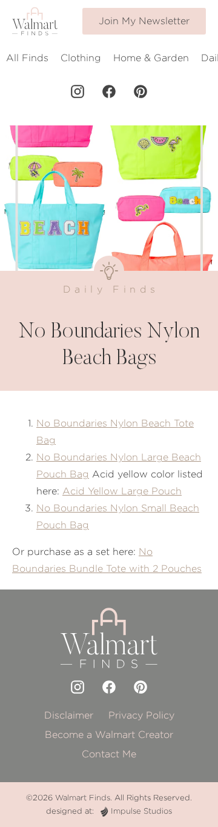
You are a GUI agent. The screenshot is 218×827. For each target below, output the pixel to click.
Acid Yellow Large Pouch (122, 491)
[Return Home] (35, 21)
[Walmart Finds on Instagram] (77, 91)
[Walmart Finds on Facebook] (109, 91)
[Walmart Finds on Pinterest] (140, 91)
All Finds (27, 58)
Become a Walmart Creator (109, 734)
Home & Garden (151, 58)
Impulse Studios (141, 810)
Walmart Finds (82, 797)
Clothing (81, 58)
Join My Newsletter (144, 21)
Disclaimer (68, 715)
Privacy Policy (141, 715)
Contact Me (109, 754)
